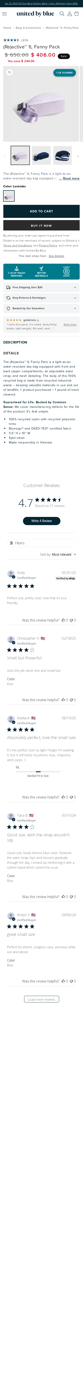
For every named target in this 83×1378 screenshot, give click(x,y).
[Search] (62, 13)
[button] (77, 13)
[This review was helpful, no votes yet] (63, 620)
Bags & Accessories (28, 28)
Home (7, 28)
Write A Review (41, 521)
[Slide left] (5, 156)
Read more (71, 178)
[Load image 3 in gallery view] (62, 155)
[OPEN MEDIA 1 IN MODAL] (41, 103)
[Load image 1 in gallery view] (20, 155)
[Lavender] (8, 196)
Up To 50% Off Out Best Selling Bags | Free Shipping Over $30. (41, 3)
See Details (56, 256)
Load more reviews (41, 999)
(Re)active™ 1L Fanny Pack (62, 28)
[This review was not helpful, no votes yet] (71, 620)
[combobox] (58, 554)
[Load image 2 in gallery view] (41, 155)
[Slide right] (78, 156)
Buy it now (41, 226)
